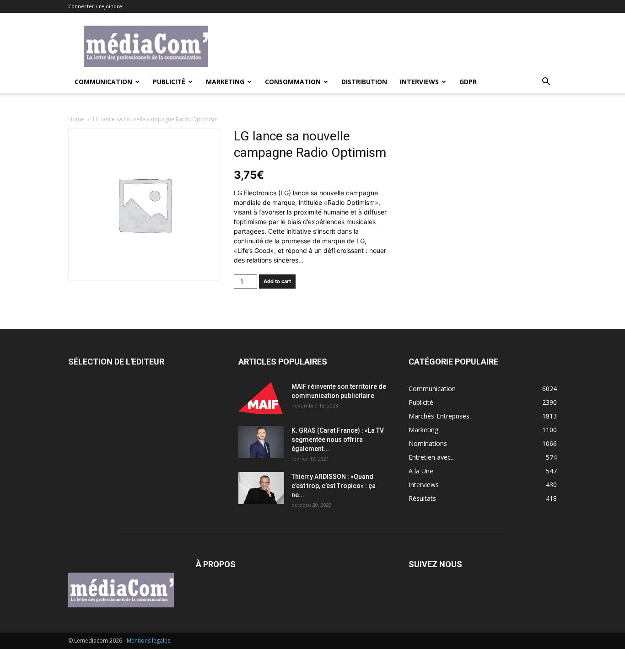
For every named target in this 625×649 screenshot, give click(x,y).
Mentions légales (148, 640)
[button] (546, 82)
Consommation (293, 81)
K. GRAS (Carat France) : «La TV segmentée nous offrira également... (337, 439)
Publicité (169, 81)
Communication (103, 81)
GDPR (468, 81)
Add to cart (277, 281)
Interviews (419, 81)
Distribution (364, 81)
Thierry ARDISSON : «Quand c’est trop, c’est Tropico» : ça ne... (333, 486)
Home (76, 119)
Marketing (225, 81)
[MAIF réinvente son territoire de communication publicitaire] (261, 398)
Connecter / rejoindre (95, 6)
